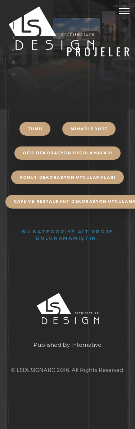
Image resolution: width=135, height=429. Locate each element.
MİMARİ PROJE (89, 129)
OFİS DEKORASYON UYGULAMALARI (67, 153)
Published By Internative (67, 344)
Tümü (35, 129)
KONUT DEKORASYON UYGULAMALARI (67, 177)
